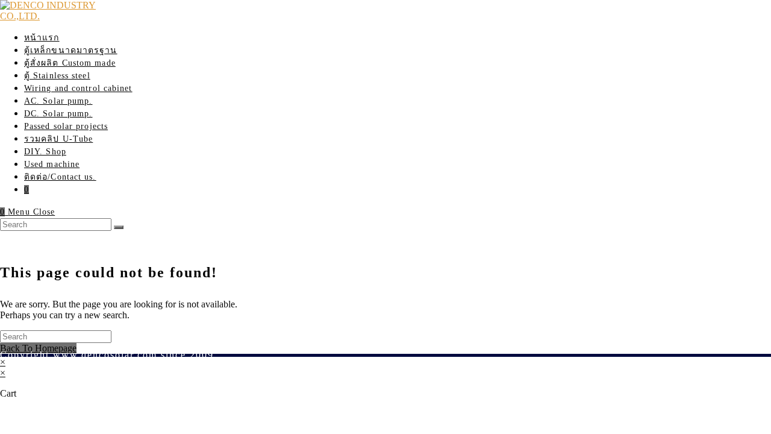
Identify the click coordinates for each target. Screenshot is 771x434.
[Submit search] (118, 227)
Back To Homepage (38, 348)
